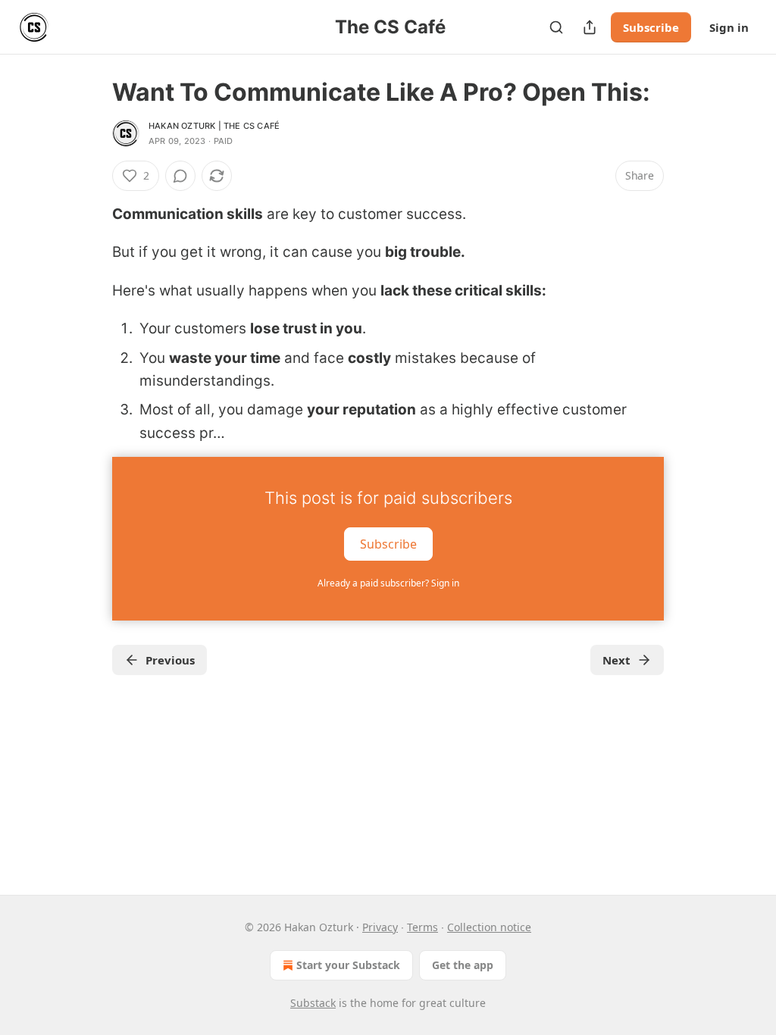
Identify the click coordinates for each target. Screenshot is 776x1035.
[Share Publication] (589, 27)
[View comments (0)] (180, 176)
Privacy (380, 927)
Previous (170, 660)
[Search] (556, 27)
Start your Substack (348, 965)
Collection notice (489, 927)
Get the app (462, 965)
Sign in (729, 27)
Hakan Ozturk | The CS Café (214, 125)
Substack (313, 1003)
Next (616, 660)
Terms (422, 927)
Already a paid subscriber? (388, 583)
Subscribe (651, 27)
